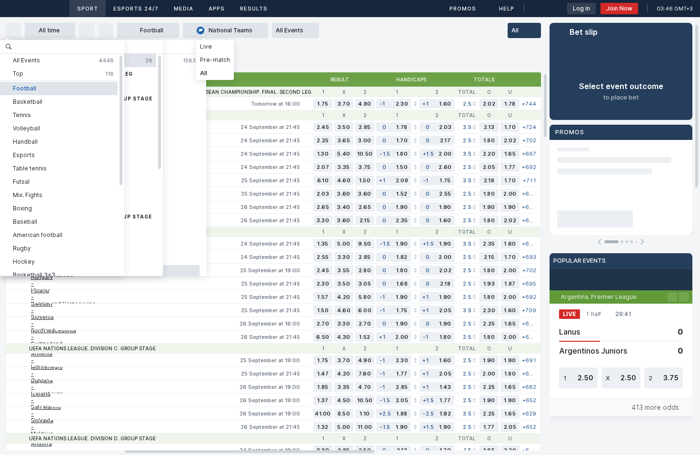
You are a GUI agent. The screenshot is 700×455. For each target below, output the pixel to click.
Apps (217, 8)
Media (183, 8)
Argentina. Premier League (599, 296)
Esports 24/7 (136, 8)
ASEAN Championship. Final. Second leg (256, 92)
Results (254, 8)
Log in (581, 8)
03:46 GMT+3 (675, 8)
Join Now (619, 8)
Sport (87, 8)
